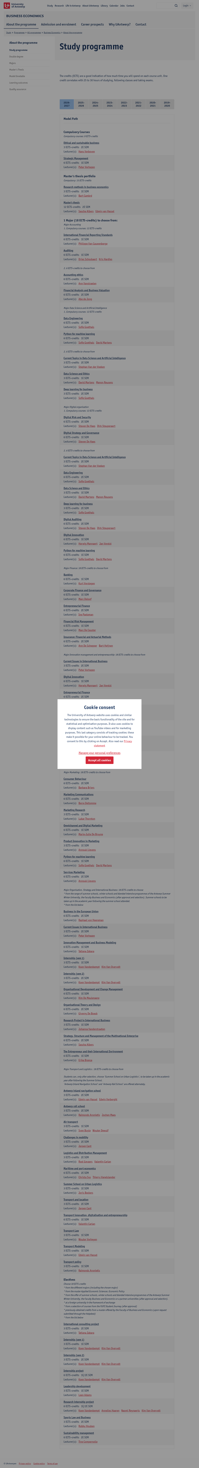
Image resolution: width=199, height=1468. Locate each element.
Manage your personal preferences (99, 753)
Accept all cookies (99, 760)
